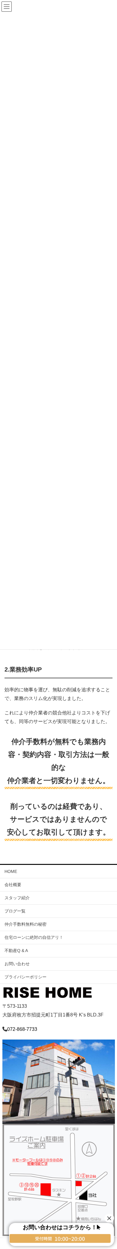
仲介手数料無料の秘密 (25, 924)
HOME (10, 871)
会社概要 (12, 884)
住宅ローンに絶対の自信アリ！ (33, 937)
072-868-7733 (22, 1029)
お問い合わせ (17, 963)
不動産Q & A (16, 950)
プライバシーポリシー (25, 977)
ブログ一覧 (15, 911)
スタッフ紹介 (17, 897)
